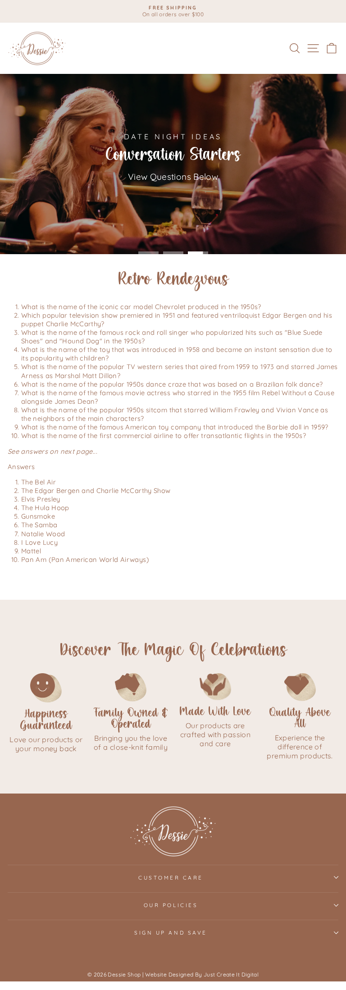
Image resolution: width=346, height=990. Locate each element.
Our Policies (171, 905)
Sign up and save (170, 932)
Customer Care (170, 877)
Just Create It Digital (231, 974)
